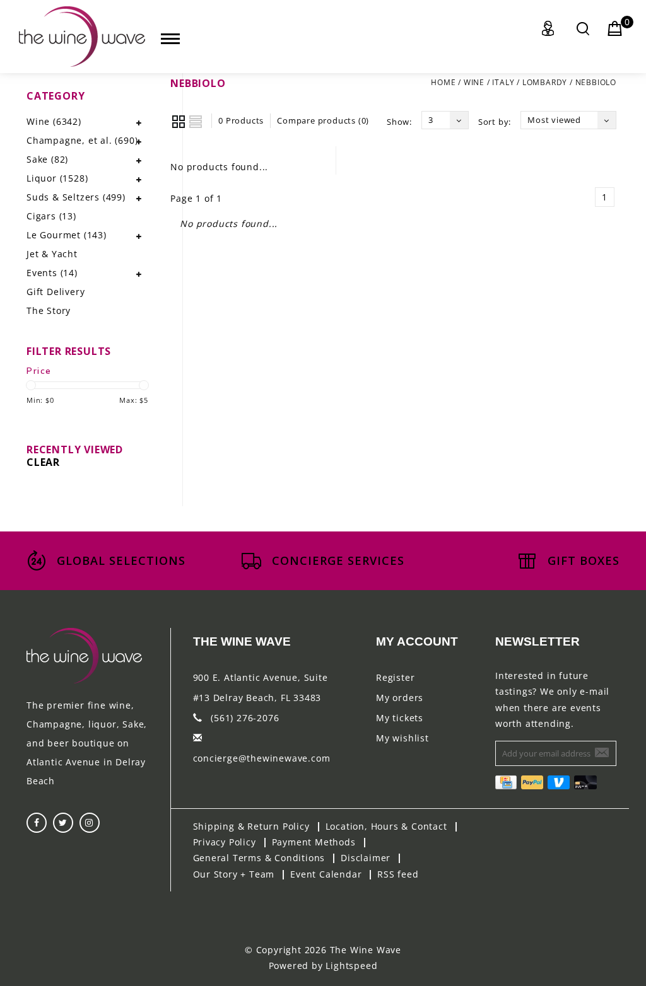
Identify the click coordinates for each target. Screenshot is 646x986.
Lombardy (544, 82)
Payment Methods (314, 842)
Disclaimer (366, 858)
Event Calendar (325, 874)
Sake (47, 159)
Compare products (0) (323, 120)
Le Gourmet (66, 235)
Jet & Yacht (52, 254)
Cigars (51, 216)
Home (443, 82)
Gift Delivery (55, 292)
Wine (474, 82)
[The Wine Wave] (82, 36)
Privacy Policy (224, 842)
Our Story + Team (234, 874)
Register (395, 677)
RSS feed (397, 874)
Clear (43, 462)
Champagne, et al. (82, 140)
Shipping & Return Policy (251, 826)
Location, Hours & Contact (386, 826)
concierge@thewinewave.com (262, 758)
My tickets (399, 718)
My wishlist (402, 738)
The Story (48, 310)
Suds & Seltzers (76, 197)
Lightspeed (351, 966)
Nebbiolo (595, 82)
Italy (503, 82)
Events (52, 273)
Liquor (57, 178)
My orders (399, 698)
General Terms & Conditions (259, 858)
